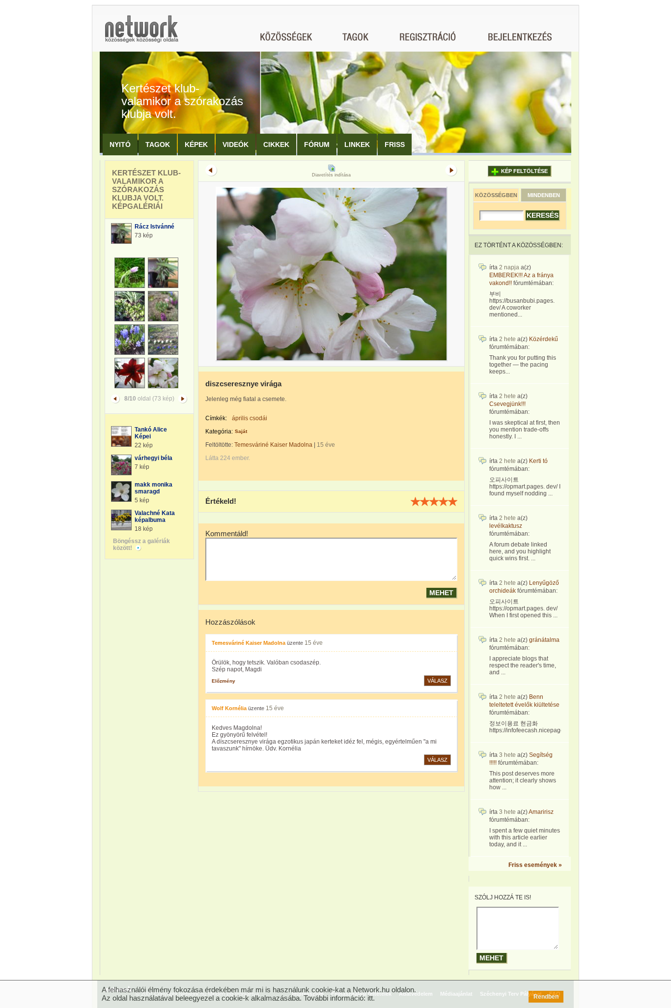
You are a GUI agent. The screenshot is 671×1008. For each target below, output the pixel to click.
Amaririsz (541, 811)
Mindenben (544, 195)
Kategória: (219, 431)
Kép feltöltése (524, 171)
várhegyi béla (153, 458)
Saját (241, 431)
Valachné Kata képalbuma (155, 516)
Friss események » (535, 865)
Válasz (437, 681)
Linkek (357, 144)
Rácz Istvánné (154, 226)
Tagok (157, 144)
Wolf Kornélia (229, 708)
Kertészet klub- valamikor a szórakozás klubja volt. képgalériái (146, 189)
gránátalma (544, 639)
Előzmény (223, 681)
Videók (236, 144)
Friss (395, 144)
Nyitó (120, 144)
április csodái (249, 418)
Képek (196, 144)
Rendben (546, 996)
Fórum (317, 144)
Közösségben (496, 195)
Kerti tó (538, 461)
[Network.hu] (141, 34)
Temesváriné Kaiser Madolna (273, 444)
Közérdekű (543, 339)
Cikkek (276, 144)
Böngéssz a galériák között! (141, 544)
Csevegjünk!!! (507, 404)
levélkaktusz (505, 525)
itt (370, 998)
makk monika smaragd (153, 488)
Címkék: (216, 418)
